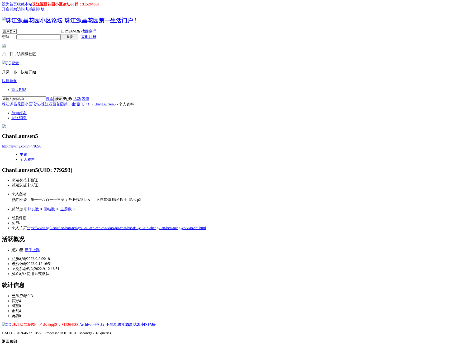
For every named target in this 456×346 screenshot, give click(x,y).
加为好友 (19, 113)
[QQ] (6, 324)
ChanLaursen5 (105, 104)
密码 (6, 37)
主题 (23, 154)
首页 (18, 90)
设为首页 (9, 4)
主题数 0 (67, 209)
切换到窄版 (35, 9)
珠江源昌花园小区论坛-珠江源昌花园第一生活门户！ (46, 104)
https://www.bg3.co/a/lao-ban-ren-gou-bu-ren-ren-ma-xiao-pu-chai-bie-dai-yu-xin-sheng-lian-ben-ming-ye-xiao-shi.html (116, 228)
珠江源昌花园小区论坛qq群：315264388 (65, 4)
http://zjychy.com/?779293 (22, 146)
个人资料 (27, 159)
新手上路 (32, 250)
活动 (77, 99)
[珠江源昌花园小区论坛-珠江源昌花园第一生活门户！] (70, 20)
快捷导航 (9, 81)
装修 (85, 99)
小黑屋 (111, 324)
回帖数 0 (50, 209)
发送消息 (19, 118)
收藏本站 (24, 4)
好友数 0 (35, 209)
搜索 (49, 99)
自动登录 (72, 31)
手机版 (99, 324)
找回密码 (88, 31)
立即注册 (88, 37)
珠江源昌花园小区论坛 (137, 324)
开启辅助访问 (13, 9)
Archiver (86, 324)
